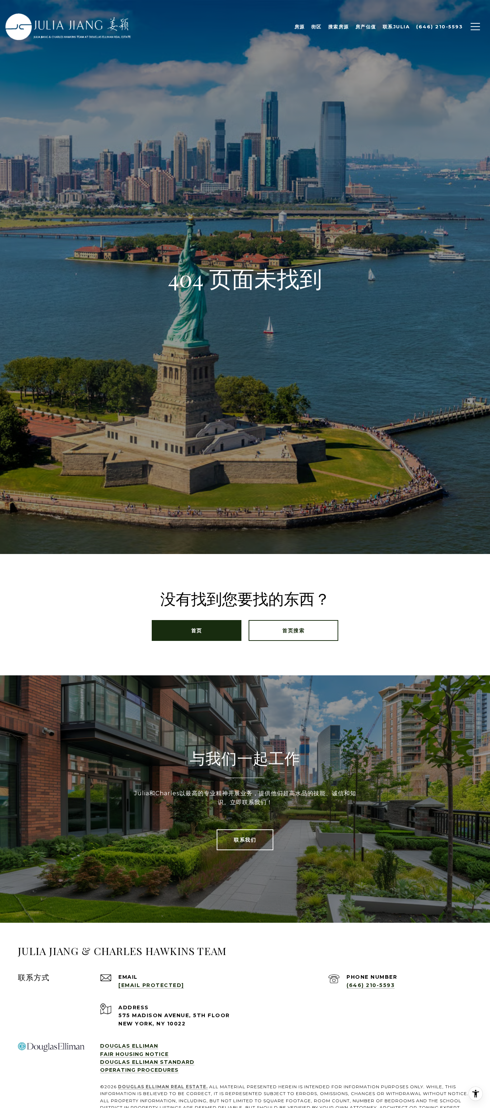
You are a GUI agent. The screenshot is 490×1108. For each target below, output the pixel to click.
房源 (300, 26)
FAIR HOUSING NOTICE (134, 1054)
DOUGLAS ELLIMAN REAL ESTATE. (163, 1086)
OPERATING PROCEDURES (139, 1070)
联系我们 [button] (245, 840)
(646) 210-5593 (371, 985)
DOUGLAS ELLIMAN (129, 1046)
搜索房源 (338, 26)
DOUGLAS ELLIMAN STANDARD (147, 1062)
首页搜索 (293, 630)
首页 (196, 630)
